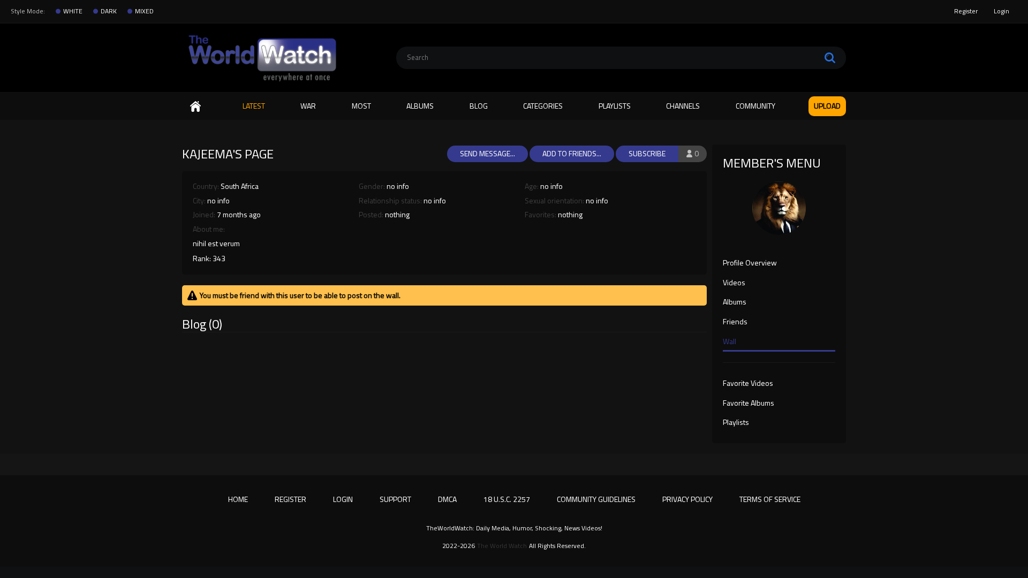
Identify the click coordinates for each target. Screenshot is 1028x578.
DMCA (447, 499)
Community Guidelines (596, 499)
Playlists (615, 105)
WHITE (72, 11)
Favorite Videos (748, 384)
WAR (308, 105)
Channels (683, 105)
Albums (420, 105)
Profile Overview (750, 263)
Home (195, 106)
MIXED (144, 11)
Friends (735, 322)
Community (755, 105)
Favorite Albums (748, 403)
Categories (543, 105)
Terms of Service (769, 499)
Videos (734, 283)
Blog (479, 105)
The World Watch (502, 546)
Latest (254, 105)
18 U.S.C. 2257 (506, 499)
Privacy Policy (687, 499)
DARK (109, 11)
